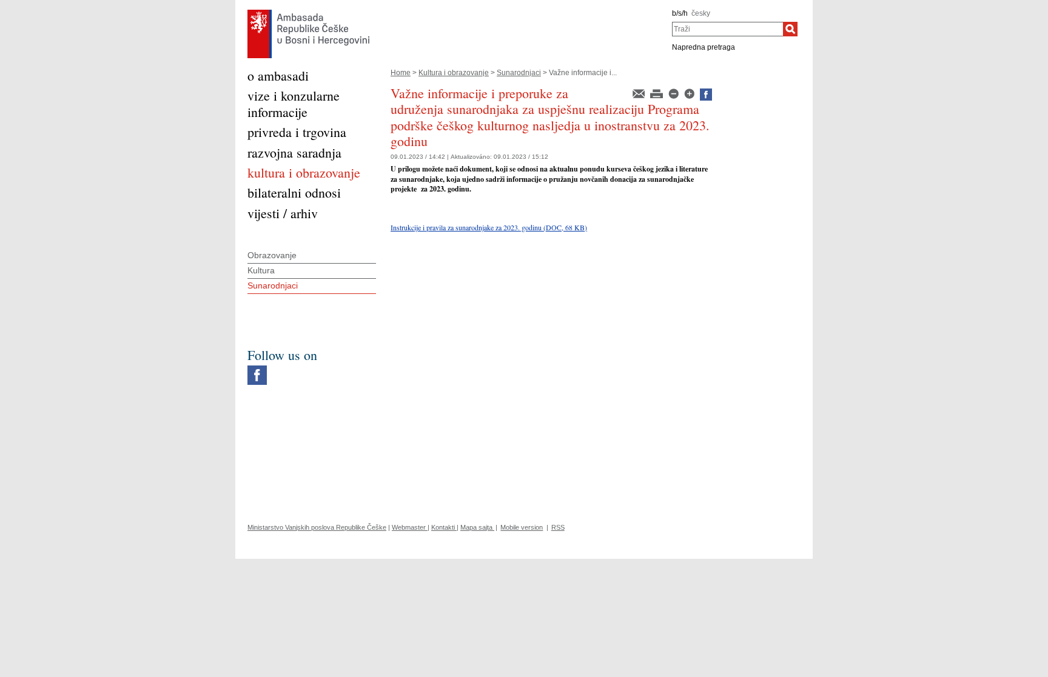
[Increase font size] (690, 92)
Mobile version (521, 527)
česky (700, 13)
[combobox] (727, 29)
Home (401, 72)
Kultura (261, 270)
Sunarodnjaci (519, 72)
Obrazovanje (272, 255)
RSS (558, 527)
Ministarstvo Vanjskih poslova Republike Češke (316, 527)
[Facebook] (257, 368)
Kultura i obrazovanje (453, 72)
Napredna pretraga (703, 47)
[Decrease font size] (674, 92)
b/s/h (680, 13)
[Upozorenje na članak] (640, 92)
